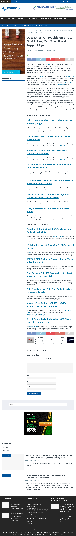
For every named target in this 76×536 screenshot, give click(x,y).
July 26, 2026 (15, 520)
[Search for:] (38, 404)
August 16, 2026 (15, 508)
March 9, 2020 (33, 50)
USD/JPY (69, 313)
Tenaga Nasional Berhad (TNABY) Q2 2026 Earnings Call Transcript (45, 476)
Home (3, 18)
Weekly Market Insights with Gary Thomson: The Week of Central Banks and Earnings (17, 516)
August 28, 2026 (31, 480)
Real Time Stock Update (8, 22)
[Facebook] (63, 1)
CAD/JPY (42, 315)
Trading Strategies (59, 18)
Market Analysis (45, 18)
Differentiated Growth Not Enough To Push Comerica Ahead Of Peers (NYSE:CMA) (37, 520)
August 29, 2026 (31, 460)
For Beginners (32, 18)
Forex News (11, 18)
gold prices (61, 84)
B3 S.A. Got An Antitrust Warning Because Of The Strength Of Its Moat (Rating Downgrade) (48, 456)
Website (29, 386)
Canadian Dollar (57, 236)
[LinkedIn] (70, 1)
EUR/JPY (29, 315)
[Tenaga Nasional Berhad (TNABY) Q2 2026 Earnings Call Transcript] (55, 518)
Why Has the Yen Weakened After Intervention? (15, 504)
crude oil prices (69, 82)
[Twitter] (67, 1)
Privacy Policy (5, 1)
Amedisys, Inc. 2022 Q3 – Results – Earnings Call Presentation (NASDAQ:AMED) (36, 504)
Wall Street (48, 64)
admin (41, 50)
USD (30, 252)
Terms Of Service (16, 1)
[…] (42, 489)
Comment (30, 362)
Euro (55, 76)
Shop (20, 22)
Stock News (21, 18)
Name (29, 376)
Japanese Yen (69, 76)
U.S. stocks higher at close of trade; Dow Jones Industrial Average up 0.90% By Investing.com (38, 512)
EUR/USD (63, 146)
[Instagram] (74, 1)
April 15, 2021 (31, 516)
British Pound (33, 327)
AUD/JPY (34, 315)
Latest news (6, 499)
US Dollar (40, 76)
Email (28, 381)
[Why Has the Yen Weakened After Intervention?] (5, 505)
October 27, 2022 (32, 508)
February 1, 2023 (32, 523)
